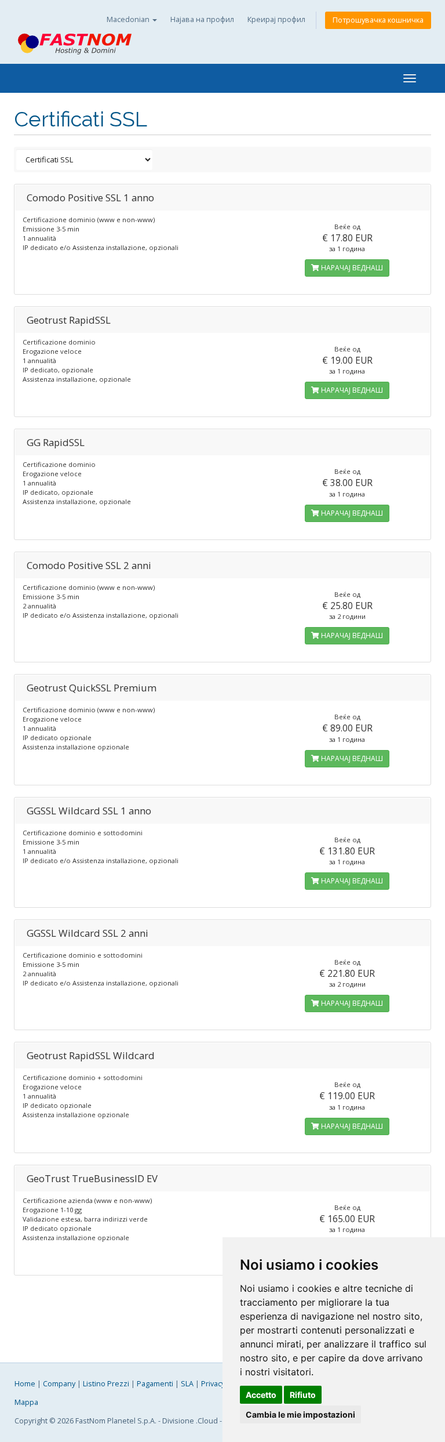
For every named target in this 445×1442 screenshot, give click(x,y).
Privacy (213, 1384)
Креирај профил (276, 19)
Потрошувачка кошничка (378, 20)
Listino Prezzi (106, 1384)
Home (24, 1384)
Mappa (26, 1402)
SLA (187, 1384)
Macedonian (129, 19)
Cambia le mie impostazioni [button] (300, 1414)
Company (59, 1384)
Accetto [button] (261, 1395)
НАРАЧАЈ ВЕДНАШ (351, 268)
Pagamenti (155, 1384)
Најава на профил (202, 19)
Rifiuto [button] (303, 1395)
